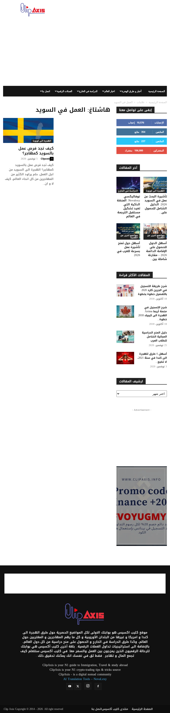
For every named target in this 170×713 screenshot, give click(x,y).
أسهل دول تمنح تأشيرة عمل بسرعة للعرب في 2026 (128, 249)
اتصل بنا (46, 91)
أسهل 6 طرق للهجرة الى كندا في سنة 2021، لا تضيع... (152, 357)
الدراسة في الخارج (88, 91)
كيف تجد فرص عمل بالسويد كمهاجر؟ (36, 151)
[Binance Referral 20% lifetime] (141, 506)
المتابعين (160, 131)
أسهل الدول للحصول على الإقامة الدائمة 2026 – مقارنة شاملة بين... (156, 251)
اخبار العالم (109, 91)
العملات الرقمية (64, 91)
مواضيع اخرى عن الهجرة (129, 237)
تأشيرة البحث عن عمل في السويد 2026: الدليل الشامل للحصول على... (155, 204)
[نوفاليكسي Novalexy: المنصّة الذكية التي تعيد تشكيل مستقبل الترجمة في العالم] (128, 185)
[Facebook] (98, 686)
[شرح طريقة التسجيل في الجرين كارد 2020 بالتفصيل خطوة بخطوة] (125, 290)
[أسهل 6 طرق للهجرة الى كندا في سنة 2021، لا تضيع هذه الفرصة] (125, 358)
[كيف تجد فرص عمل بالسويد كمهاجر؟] (28, 130)
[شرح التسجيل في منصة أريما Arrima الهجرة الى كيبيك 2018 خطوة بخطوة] (125, 311)
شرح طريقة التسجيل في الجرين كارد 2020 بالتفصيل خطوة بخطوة (152, 290)
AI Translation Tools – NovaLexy (85, 679)
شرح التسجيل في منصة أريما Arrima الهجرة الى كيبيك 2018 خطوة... (152, 313)
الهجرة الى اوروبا (42, 141)
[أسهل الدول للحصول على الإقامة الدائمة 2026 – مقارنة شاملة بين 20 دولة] (155, 231)
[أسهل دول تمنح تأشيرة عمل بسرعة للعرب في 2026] (128, 231)
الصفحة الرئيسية (156, 91)
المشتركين (158, 150)
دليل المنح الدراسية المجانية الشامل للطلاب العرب (154, 336)
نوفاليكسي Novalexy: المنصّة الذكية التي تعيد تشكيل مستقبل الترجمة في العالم (128, 206)
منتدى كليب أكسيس (115, 709)
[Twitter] (77, 686)
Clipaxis (45, 158)
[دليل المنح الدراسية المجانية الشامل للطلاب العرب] (125, 337)
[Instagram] (87, 686)
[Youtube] (69, 686)
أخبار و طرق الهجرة (131, 91)
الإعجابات (159, 122)
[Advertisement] (115, 9)
